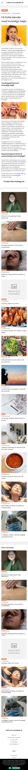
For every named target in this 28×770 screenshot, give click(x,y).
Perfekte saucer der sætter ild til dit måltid (12, 477)
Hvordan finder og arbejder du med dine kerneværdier (13, 390)
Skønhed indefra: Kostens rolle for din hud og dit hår (12, 361)
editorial (3, 326)
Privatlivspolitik (16, 768)
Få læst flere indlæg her (14, 181)
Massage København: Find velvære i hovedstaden (12, 246)
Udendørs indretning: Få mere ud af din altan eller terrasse (13, 448)
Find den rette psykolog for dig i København (11, 217)
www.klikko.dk (15, 744)
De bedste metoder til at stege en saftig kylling (13, 332)
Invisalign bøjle (19, 174)
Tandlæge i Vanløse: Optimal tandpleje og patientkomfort (13, 536)
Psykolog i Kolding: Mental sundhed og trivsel (13, 275)
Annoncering (14, 755)
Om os (14, 757)
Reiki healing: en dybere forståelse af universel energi (12, 507)
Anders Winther (16, 13)
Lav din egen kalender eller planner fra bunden (13, 419)
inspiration (4, 10)
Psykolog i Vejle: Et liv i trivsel (10, 303)
